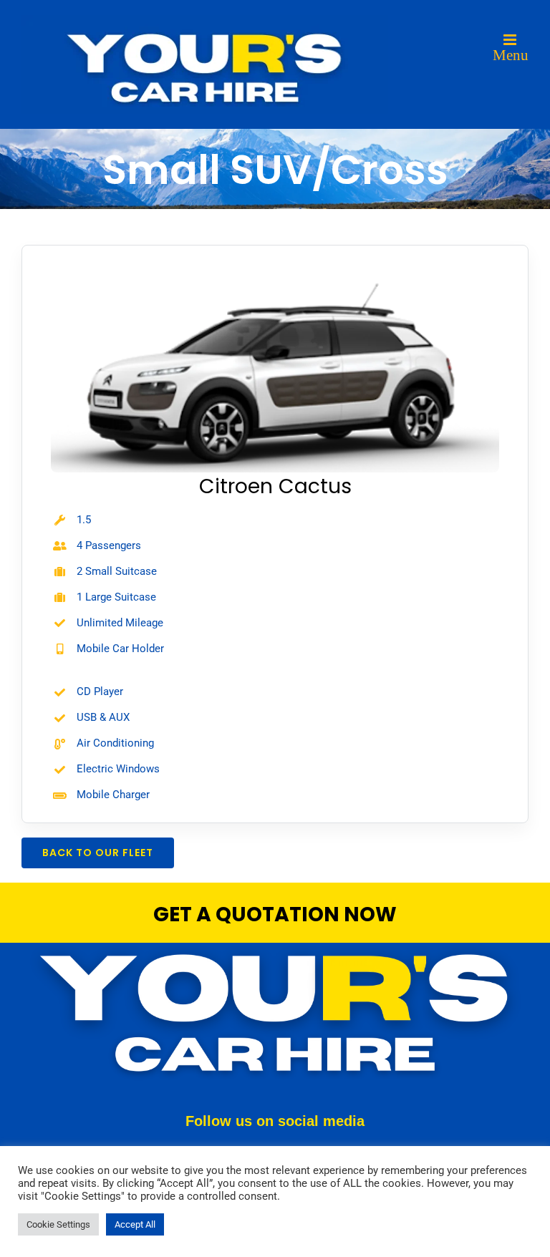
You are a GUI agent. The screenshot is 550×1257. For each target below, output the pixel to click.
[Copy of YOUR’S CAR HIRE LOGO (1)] (275, 947)
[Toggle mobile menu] (511, 47)
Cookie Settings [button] (58, 1224)
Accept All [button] (135, 1224)
